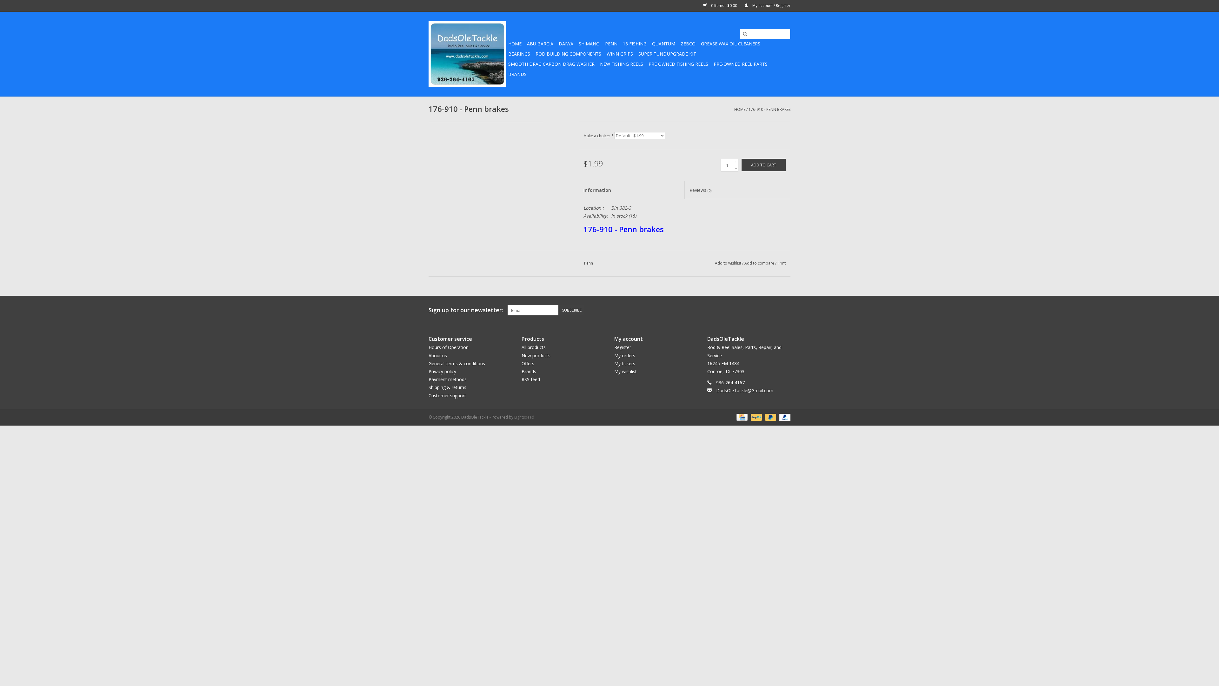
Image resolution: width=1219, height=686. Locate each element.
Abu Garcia (540, 44)
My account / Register (770, 5)
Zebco (688, 44)
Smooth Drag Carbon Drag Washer (551, 64)
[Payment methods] (741, 417)
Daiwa (566, 44)
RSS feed (531, 379)
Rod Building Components (568, 54)
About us (438, 356)
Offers (528, 363)
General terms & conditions (457, 363)
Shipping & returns (447, 387)
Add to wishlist (728, 263)
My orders (624, 356)
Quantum (663, 44)
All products (534, 347)
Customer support (447, 396)
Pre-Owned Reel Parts (741, 64)
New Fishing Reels (621, 64)
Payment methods (448, 379)
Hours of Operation (449, 347)
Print (781, 263)
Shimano (589, 44)
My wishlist (625, 371)
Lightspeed (524, 417)
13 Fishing (635, 44)
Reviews (700, 190)
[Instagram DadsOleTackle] (785, 310)
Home (515, 44)
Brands (517, 74)
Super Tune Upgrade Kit (667, 54)
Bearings (519, 54)
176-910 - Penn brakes (769, 109)
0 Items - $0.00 (724, 5)
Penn (611, 44)
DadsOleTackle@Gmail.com (744, 390)
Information (597, 190)
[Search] (743, 34)
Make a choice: (598, 135)
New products (536, 356)
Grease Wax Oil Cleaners (730, 44)
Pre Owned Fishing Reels (678, 64)
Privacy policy (442, 371)
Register (622, 347)
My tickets (624, 363)
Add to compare (759, 263)
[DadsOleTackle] (467, 54)
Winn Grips (620, 54)
